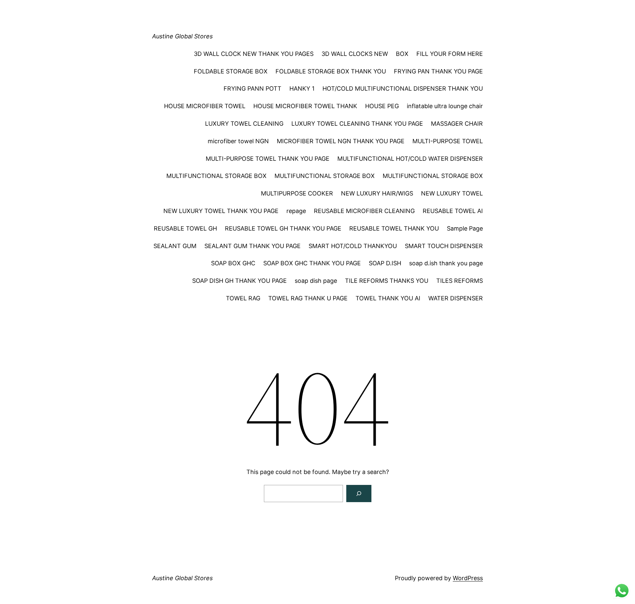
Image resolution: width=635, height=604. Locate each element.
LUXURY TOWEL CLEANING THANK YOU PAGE (357, 123)
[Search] (358, 493)
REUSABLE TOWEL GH (185, 228)
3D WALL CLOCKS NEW (354, 53)
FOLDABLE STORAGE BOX (231, 71)
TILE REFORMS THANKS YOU (386, 280)
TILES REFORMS (459, 280)
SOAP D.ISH (385, 263)
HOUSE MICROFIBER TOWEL (204, 106)
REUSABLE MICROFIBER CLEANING (364, 210)
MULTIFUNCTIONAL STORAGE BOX (216, 175)
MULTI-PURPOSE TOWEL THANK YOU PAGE (267, 158)
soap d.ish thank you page (446, 263)
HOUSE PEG (382, 106)
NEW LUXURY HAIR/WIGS (377, 193)
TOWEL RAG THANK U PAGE (308, 298)
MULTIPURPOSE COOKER (297, 193)
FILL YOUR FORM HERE (449, 53)
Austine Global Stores (182, 36)
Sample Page (465, 228)
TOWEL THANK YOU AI (388, 298)
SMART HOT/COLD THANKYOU (353, 245)
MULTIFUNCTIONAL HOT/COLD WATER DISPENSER (410, 158)
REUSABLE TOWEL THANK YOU (394, 228)
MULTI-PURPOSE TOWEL (447, 141)
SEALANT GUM (174, 245)
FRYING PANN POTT (252, 88)
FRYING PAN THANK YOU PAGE (438, 71)
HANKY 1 (302, 88)
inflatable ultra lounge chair (445, 106)
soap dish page (316, 280)
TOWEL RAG (243, 298)
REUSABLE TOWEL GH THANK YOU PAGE (283, 228)
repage (296, 210)
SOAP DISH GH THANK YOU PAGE (239, 280)
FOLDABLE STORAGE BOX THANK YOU (330, 71)
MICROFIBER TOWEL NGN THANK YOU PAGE (340, 141)
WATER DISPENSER (455, 298)
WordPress (468, 578)
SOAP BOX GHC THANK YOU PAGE (312, 263)
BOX (402, 53)
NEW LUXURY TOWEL (452, 193)
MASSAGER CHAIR (457, 123)
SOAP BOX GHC (233, 263)
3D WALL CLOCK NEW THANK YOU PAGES (254, 53)
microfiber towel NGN (238, 141)
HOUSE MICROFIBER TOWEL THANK (305, 106)
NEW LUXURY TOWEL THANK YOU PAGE (220, 210)
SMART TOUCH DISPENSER (444, 245)
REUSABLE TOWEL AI (453, 210)
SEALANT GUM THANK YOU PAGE (252, 245)
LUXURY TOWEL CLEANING (244, 123)
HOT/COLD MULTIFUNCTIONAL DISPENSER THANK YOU (402, 88)
